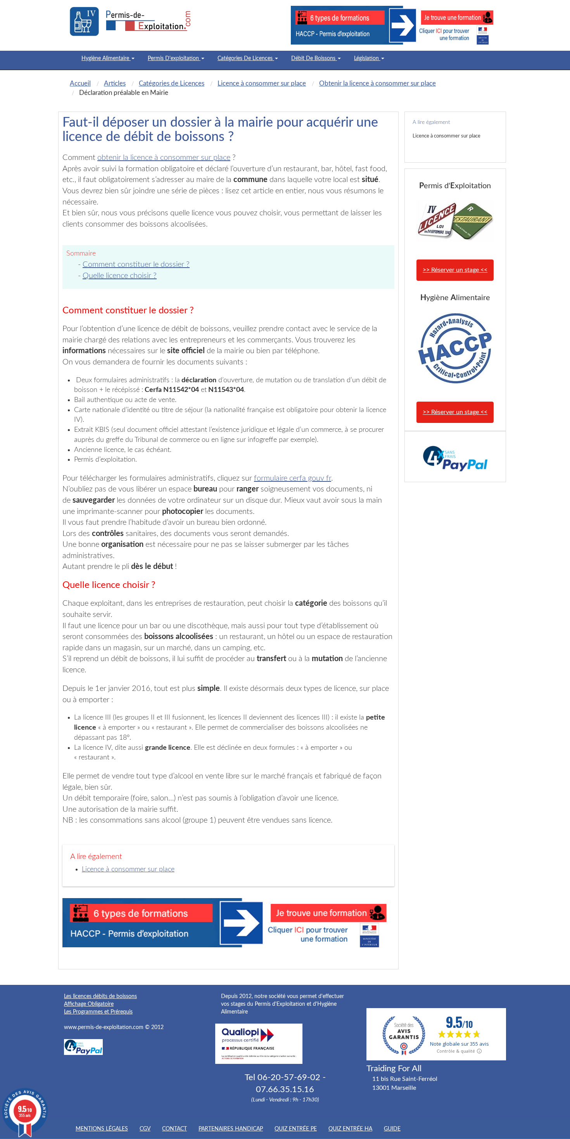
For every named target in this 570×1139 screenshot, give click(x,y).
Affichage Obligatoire (89, 1004)
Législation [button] (367, 58)
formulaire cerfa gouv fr (292, 478)
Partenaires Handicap (231, 1129)
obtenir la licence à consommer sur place (163, 157)
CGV (145, 1129)
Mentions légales (102, 1129)
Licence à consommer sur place (128, 869)
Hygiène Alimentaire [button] (106, 58)
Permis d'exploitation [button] (174, 58)
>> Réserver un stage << (455, 270)
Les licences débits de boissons (100, 996)
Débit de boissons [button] (314, 58)
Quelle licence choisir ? (120, 276)
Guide (392, 1129)
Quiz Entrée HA (350, 1129)
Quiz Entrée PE (296, 1129)
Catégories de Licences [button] (246, 58)
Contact (174, 1129)
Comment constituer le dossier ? (136, 264)
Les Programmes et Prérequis (98, 1012)
